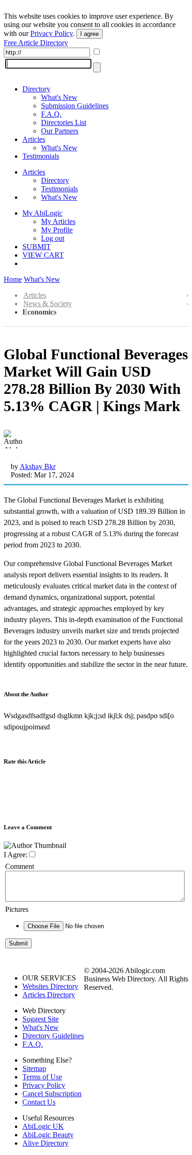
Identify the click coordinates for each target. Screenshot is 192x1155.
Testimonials (40, 156)
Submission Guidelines (75, 106)
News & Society (47, 304)
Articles (33, 139)
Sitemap (34, 1068)
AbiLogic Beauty (48, 1135)
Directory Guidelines (53, 1036)
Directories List (63, 122)
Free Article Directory (36, 43)
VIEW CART (43, 255)
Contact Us (38, 1102)
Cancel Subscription (52, 1094)
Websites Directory (50, 986)
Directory (36, 89)
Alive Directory (45, 1143)
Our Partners (59, 131)
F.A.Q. (51, 114)
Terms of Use (42, 1077)
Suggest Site (40, 1019)
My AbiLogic (42, 213)
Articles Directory (48, 995)
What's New (59, 97)
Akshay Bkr (37, 466)
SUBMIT (36, 247)
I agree (89, 33)
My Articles (58, 221)
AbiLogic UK (43, 1126)
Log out (52, 238)
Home (13, 279)
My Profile (57, 230)
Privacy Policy (51, 33)
